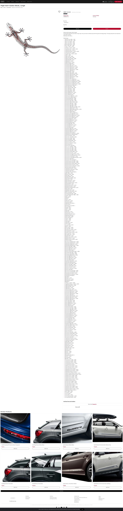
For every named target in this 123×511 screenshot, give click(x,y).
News (12, 1)
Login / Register (118, 1)
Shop (1, 7)
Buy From (65, 20)
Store (8, 1)
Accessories (9, 7)
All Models (100, 499)
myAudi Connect (77, 499)
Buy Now (107, 28)
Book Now (29, 1)
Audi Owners (76, 502)
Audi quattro (28, 497)
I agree (82, 509)
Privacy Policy (77, 509)
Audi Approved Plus (53, 498)
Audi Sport (27, 498)
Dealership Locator (53, 497)
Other (100, 496)
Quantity (65, 24)
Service (17, 1)
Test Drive (23, 1)
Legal (100, 497)
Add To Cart (77, 28)
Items (5, 7)
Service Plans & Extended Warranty (80, 497)
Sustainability (76, 498)
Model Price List (101, 498)
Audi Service (76, 501)
